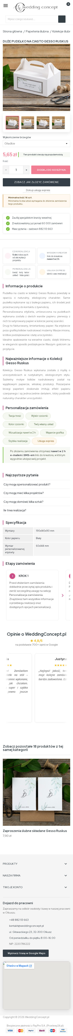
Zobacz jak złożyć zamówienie (36, 182)
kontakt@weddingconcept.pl (26, 925)
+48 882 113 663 (19, 919)
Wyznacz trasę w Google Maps (26, 953)
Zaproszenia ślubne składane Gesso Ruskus (35, 831)
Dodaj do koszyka (51, 169)
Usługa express (46, 441)
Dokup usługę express (38, 190)
